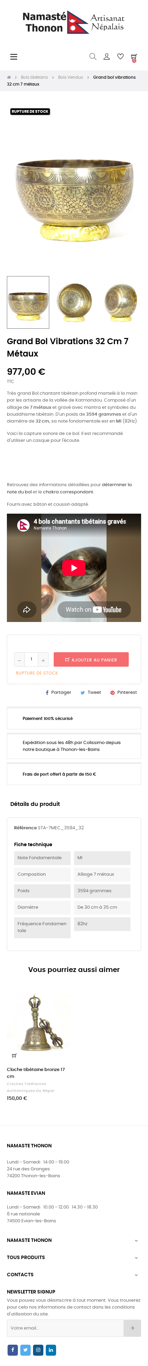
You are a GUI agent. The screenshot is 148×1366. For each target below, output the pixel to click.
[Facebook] (13, 1350)
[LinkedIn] (51, 1350)
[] (14, 1055)
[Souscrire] (132, 1328)
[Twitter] (25, 1350)
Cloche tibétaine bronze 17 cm (36, 1073)
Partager (61, 692)
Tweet (94, 692)
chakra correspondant (68, 492)
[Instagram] (38, 1350)
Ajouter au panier (93, 660)
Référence (25, 828)
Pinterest (127, 692)
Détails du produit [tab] (35, 804)
